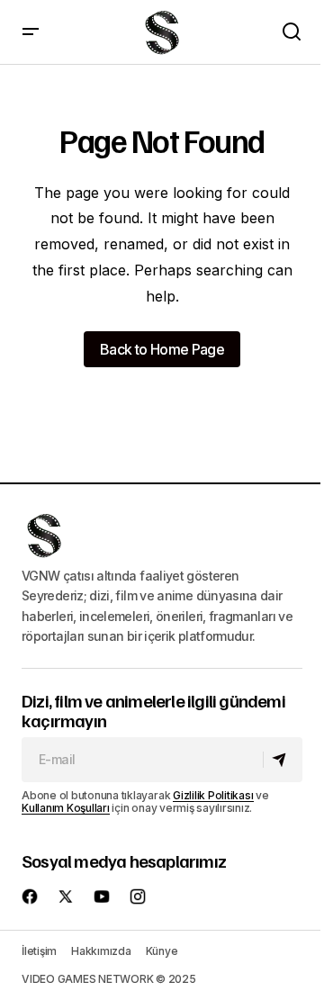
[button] (30, 32)
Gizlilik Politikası (213, 795)
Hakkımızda (101, 951)
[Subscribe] (282, 760)
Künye (162, 951)
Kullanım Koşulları (66, 808)
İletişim (39, 951)
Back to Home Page (162, 349)
